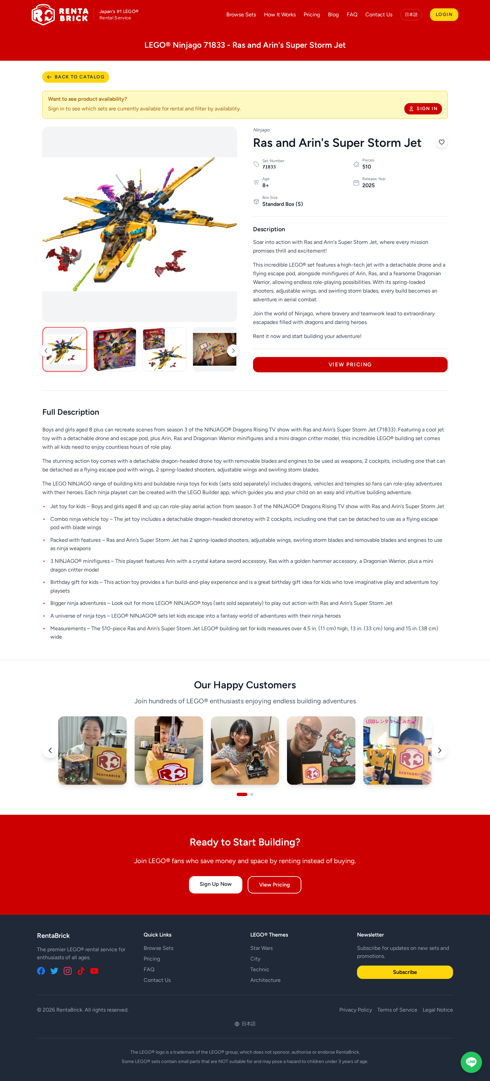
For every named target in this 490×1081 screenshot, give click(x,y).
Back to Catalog (80, 77)
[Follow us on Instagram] (68, 971)
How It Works (280, 14)
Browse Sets (241, 14)
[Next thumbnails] (233, 350)
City (255, 959)
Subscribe (405, 972)
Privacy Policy (355, 1010)
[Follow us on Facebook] (41, 971)
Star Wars (261, 948)
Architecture (265, 980)
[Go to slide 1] (242, 794)
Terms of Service (397, 1010)
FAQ (352, 14)
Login (444, 14)
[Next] (440, 750)
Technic (259, 969)
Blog (333, 14)
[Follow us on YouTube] (94, 971)
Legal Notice (438, 1010)
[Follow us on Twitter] (54, 971)
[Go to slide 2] (251, 794)
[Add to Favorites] (442, 142)
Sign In (427, 108)
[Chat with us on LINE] (471, 1062)
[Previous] (50, 750)
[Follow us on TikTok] (81, 971)
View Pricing (350, 364)
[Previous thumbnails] (46, 350)
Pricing (312, 14)
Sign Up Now (216, 884)
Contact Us (378, 14)
